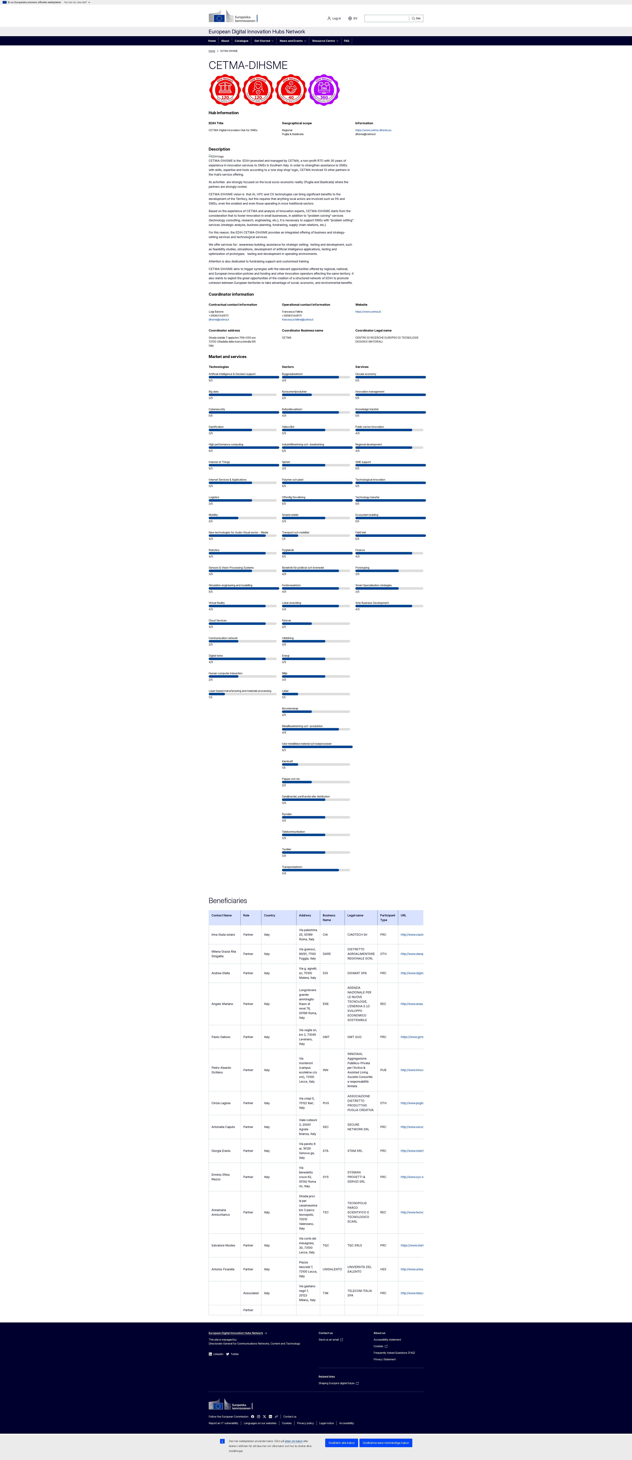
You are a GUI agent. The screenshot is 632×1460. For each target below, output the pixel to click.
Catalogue (241, 40)
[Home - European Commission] (235, 16)
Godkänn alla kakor (342, 1443)
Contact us (289, 1416)
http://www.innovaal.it (415, 1070)
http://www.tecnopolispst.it (418, 1212)
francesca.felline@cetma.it (297, 319)
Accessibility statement (387, 1339)
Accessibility (346, 1423)
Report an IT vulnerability (223, 1423)
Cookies (287, 1423)
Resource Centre (323, 40)
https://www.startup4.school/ (420, 1245)
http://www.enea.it (413, 1004)
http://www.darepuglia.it (417, 954)
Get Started (262, 40)
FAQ (346, 40)
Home (212, 40)
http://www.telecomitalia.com (420, 1293)
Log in (336, 18)
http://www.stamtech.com (418, 1151)
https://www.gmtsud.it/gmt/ (419, 1037)
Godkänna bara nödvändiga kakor (386, 1443)
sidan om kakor (294, 1441)
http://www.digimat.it (414, 973)
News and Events (291, 40)
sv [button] (355, 18)
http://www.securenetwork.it (419, 1127)
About (225, 40)
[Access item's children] (273, 40)
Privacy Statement (385, 1359)
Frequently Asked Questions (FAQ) (394, 1352)
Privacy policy (305, 1423)
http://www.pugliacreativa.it (419, 1103)
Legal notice (326, 1423)
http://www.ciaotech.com (417, 934)
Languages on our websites (260, 1423)
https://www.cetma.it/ (368, 311)
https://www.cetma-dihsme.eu (373, 130)
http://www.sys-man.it (415, 1177)
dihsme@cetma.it (219, 319)
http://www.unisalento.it (416, 1269)
